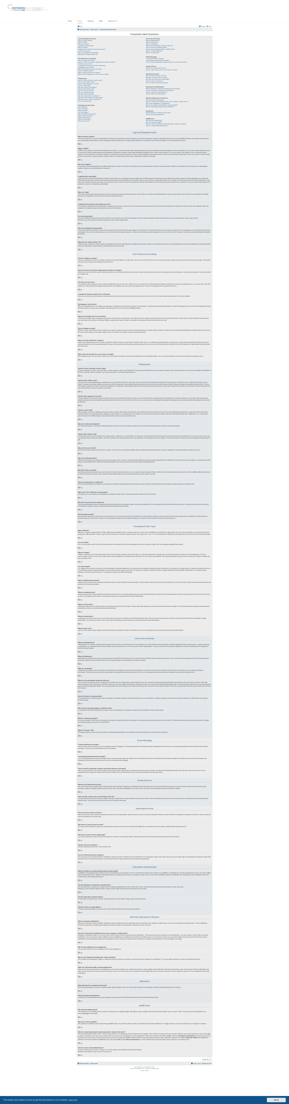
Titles (101, 21)
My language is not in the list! (86, 67)
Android (177, 939)
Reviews (91, 21)
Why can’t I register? (83, 44)
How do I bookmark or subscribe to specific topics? (160, 90)
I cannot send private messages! (155, 58)
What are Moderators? (152, 42)
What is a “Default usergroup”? (154, 51)
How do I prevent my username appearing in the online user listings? (96, 62)
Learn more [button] (72, 1100)
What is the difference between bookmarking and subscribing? (163, 88)
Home (70, 21)
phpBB (131, 308)
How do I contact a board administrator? (157, 125)
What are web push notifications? (155, 100)
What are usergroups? (152, 44)
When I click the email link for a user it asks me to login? (93, 74)
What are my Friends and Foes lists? (156, 68)
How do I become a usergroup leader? (156, 47)
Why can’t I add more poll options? (87, 87)
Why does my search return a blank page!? (158, 79)
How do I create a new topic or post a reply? (90, 80)
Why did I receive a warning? (86, 94)
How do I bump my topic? (85, 101)
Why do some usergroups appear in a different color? (160, 49)
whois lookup (204, 1034)
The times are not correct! (85, 64)
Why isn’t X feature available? (154, 122)
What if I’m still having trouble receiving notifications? (160, 106)
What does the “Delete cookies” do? (88, 54)
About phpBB (82, 1013)
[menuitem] (80, 26)
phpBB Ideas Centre (160, 1023)
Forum (79, 21)
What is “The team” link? (152, 52)
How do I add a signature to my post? (88, 83)
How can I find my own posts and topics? (157, 82)
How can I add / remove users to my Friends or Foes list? (161, 70)
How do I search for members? (154, 81)
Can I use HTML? (83, 108)
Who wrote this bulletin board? (154, 120)
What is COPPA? (82, 42)
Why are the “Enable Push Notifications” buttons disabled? (162, 105)
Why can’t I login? (83, 47)
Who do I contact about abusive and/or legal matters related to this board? (166, 124)
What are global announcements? (87, 114)
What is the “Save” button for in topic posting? (90, 97)
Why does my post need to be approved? (89, 99)
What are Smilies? (83, 110)
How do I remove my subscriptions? (156, 94)
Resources (112, 21)
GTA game (148, 1067)
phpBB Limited (129, 1011)
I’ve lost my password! (84, 51)
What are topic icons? (84, 121)
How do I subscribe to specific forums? (156, 92)
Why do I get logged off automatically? (88, 52)
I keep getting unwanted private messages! (157, 60)
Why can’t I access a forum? (86, 90)
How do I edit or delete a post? (86, 82)
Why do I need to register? (85, 40)
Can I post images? (83, 112)
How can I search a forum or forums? (156, 75)
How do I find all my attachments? (155, 114)
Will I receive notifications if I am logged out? (158, 103)
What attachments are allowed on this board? (158, 112)
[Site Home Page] (27, 9)
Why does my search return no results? (157, 77)
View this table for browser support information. (132, 971)
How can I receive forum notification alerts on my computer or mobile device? (167, 101)
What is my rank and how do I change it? (89, 72)
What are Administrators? (153, 40)
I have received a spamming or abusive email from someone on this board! (166, 62)
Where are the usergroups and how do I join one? (159, 45)
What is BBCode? (83, 107)
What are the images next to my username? (90, 69)
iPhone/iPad (167, 939)
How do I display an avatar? (85, 70)
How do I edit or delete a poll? (86, 89)
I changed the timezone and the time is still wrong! (91, 65)
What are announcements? (85, 115)
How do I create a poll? (84, 85)
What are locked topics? (84, 119)
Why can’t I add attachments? (86, 92)
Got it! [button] (276, 1100)
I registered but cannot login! (85, 45)
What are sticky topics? (84, 117)
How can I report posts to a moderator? (89, 96)
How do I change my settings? (86, 60)
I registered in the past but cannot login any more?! (92, 49)
